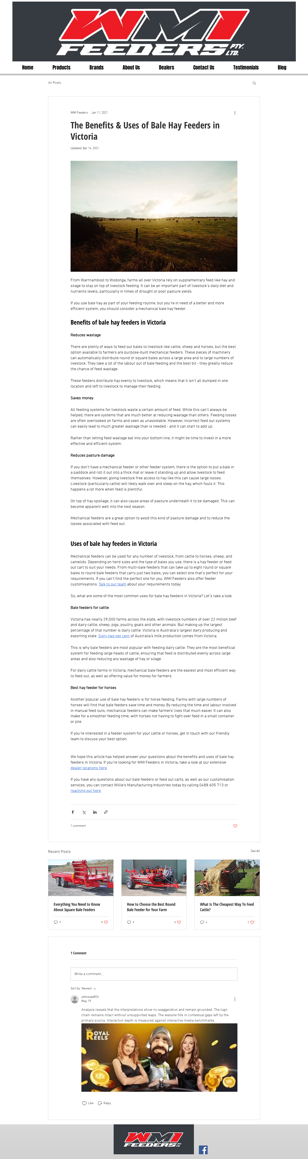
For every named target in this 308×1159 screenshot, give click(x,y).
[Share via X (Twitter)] (84, 812)
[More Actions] (234, 999)
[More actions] (234, 112)
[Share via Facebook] (73, 812)
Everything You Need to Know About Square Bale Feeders (77, 906)
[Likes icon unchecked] (84, 1103)
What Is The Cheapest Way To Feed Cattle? (227, 906)
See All (255, 851)
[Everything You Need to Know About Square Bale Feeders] (80, 878)
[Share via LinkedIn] (95, 812)
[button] (254, 83)
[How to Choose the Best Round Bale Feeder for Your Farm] (154, 878)
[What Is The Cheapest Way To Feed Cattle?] (227, 878)
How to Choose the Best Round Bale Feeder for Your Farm (151, 906)
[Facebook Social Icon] (203, 1150)
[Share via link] (106, 812)
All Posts (54, 83)
